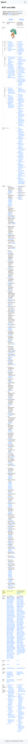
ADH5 (18, 598)
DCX (8, 613)
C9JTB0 (8, 676)
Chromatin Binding (20, 65)
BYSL (8, 603)
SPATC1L (9, 651)
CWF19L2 (12, 611)
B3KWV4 (19, 673)
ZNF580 (12, 656)
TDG (13, 653)
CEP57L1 (9, 609)
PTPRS (18, 631)
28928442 (10, 582)
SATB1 (18, 636)
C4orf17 (18, 602)
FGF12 (8, 616)
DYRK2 (8, 614)
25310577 (10, 204)
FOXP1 (13, 616)
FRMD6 (8, 618)
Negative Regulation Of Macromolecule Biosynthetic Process (21, 727)
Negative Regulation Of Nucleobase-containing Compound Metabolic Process (21, 700)
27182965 (10, 580)
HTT (21, 615)
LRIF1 (18, 620)
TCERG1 (21, 644)
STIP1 (21, 641)
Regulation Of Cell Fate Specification (21, 110)
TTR (18, 650)
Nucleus (9, 41)
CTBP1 (8, 611)
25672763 (10, 323)
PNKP (10, 636)
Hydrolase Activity (20, 74)
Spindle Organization (20, 104)
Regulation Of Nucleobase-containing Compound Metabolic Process (11, 702)
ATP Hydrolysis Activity (21, 77)
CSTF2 (22, 606)
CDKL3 (12, 607)
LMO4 (11, 625)
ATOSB (8, 602)
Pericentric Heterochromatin (11, 44)
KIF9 (13, 623)
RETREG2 (22, 632)
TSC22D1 (19, 649)
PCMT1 (21, 625)
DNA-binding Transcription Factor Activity (11, 67)
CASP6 (21, 602)
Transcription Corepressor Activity (10, 712)
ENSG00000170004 (21, 668)
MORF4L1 (12, 629)
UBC (18, 651)
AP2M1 (8, 601)
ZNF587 (12, 658)
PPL (13, 636)
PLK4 (24, 627)
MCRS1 (12, 628)
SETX (21, 637)
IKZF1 (11, 19)
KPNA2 (18, 619)
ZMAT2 (10, 655)
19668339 (10, 381)
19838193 (10, 570)
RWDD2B (12, 644)
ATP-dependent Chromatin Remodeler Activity (21, 83)
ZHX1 (18, 654)
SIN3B (13, 647)
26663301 (10, 575)
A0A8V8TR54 (19, 672)
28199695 (12, 456)
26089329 (20, 187)
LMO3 (8, 625)
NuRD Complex (21, 50)
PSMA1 (12, 638)
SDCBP (8, 646)
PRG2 (18, 628)
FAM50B (8, 615)
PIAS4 (21, 627)
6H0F (8, 679)
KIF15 (23, 618)
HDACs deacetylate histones (20, 129)
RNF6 (14, 642)
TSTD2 (8, 654)
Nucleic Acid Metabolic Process (10, 708)
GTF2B (11, 619)
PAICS (18, 625)
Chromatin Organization (10, 88)
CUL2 (22, 592)
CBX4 (21, 603)
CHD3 (21, 19)
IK (22, 615)
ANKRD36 (9, 600)
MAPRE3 (9, 628)
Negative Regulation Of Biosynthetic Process (21, 717)
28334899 (13, 355)
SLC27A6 (19, 640)
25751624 (10, 588)
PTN (21, 629)
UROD (23, 651)
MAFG (18, 622)
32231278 (20, 196)
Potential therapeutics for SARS (21, 162)
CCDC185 (9, 606)
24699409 (13, 243)
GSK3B (23, 613)
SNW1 (11, 650)
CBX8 (11, 605)
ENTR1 (18, 609)
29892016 (20, 194)
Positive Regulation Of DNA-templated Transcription (21, 119)
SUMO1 (18, 642)
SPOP (22, 640)
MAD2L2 (8, 627)
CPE (24, 603)
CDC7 (12, 606)
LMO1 (10, 624)
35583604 (20, 11)
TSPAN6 (23, 649)
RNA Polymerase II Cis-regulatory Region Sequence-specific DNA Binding (11, 60)
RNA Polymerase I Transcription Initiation (21, 150)
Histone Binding (21, 79)
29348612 (10, 205)
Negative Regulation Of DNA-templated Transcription (11, 105)
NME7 (8, 633)
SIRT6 (21, 638)
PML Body (20, 52)
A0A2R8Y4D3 (9, 672)
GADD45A (22, 611)
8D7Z (10, 679)
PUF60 (21, 631)
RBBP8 (12, 641)
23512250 (10, 203)
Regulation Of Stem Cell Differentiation (21, 124)
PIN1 (8, 636)
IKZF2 (8, 622)
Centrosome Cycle (20, 106)
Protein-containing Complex (12, 50)
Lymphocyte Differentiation (11, 99)
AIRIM (13, 597)
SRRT (18, 641)
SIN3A (10, 647)
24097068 (10, 353)
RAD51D (8, 641)
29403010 (13, 217)
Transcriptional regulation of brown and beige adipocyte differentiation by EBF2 (21, 174)
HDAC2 (18, 593)
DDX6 (13, 613)
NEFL (22, 623)
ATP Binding (20, 71)
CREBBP (19, 606)
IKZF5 (8, 623)
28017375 (13, 364)
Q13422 (12, 676)
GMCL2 (8, 619)
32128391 (10, 432)
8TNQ (13, 681)
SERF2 (18, 637)
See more (8, 723)
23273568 (10, 573)
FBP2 (21, 610)
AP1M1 (12, 600)
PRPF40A (22, 628)
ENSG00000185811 (11, 668)
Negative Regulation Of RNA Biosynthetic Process (21, 707)
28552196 (10, 359)
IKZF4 (13, 622)
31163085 (10, 527)
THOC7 (18, 645)
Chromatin (20, 41)
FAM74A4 (13, 615)
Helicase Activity (21, 68)
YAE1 (23, 653)
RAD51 (18, 632)
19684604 (10, 200)
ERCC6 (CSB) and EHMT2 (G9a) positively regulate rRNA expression (21, 134)
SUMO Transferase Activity (20, 722)
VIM (18, 653)
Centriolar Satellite (20, 54)
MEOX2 (8, 629)
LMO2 (13, 624)
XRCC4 (20, 653)
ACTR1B (22, 597)
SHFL (8, 647)
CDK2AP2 (9, 607)
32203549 (10, 357)
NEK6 (12, 632)
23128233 (10, 447)
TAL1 (18, 644)
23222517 (13, 553)
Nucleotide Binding (20, 57)
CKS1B (8, 610)
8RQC (8, 681)
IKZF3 (11, 622)
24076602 (11, 525)
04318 (8, 664)
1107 (18, 660)
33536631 (10, 452)
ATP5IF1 (18, 600)
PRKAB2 (13, 637)
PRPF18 (8, 638)
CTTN (21, 607)
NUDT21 (8, 634)
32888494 (10, 284)
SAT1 (24, 634)
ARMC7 (11, 601)
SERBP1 (22, 636)
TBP (8, 653)
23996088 (10, 191)
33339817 (10, 377)
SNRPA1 (13, 649)
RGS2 (18, 633)
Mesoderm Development (10, 96)
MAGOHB (13, 627)
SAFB (21, 634)
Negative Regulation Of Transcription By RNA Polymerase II (21, 90)
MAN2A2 (22, 622)
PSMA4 (8, 640)
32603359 (13, 223)
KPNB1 (21, 619)
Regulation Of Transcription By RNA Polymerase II (11, 92)
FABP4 (18, 610)
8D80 (13, 679)
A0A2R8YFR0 (10, 673)
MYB (20, 623)
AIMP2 (21, 598)
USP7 (8, 655)
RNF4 (11, 642)
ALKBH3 (8, 598)
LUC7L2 (21, 620)
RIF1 (21, 633)
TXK (11, 654)
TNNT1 (18, 646)
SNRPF (8, 650)
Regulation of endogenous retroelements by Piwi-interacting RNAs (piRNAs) (21, 181)
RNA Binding (20, 67)
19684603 (10, 199)
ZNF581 (8, 658)
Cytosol (9, 48)
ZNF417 (8, 656)
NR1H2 (18, 624)
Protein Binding (11, 70)
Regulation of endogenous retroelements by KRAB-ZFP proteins (21, 167)
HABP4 (18, 614)
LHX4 (8, 624)
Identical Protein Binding (11, 75)
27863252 (10, 328)
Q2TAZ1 (18, 674)
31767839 (10, 282)
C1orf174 (11, 603)
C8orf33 (8, 605)
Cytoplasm (10, 46)
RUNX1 (8, 644)
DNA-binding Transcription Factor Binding (11, 689)
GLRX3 (11, 618)
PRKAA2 (8, 637)
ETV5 (21, 609)
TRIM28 (18, 647)
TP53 (21, 646)
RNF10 (23, 633)
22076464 (10, 201)
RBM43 (8, 642)
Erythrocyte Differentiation (11, 101)
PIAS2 (11, 634)
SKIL (24, 638)
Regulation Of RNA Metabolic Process (11, 721)
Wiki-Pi (3, 2)
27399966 (10, 576)
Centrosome (20, 48)
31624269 (10, 520)
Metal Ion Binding (11, 77)
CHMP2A (19, 592)
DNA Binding (10, 64)
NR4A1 (21, 624)
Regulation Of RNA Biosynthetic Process (11, 696)
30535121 (20, 191)
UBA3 (24, 650)
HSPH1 (18, 615)
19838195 (10, 571)
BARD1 (11, 602)
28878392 (10, 390)
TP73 (24, 646)
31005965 (10, 298)
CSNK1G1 (12, 610)
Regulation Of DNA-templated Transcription (21, 101)
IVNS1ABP (19, 618)
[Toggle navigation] (25, 2)
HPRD (9, 14)
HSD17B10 (22, 614)
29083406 (11, 239)
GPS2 (20, 613)
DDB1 (10, 613)
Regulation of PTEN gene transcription (21, 154)
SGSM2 (18, 638)
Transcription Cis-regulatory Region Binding (21, 61)
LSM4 (13, 625)
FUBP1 (18, 611)
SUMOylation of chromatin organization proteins (21, 140)
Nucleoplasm (10, 43)
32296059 (10, 252)
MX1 (18, 623)
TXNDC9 (21, 650)
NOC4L (11, 633)
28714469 (10, 578)
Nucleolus (20, 45)
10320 (8, 660)
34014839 (10, 371)
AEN (11, 597)
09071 (18, 664)
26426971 (11, 301)
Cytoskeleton (21, 49)
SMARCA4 (9, 649)
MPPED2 (9, 632)
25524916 (13, 344)
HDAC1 (8, 620)
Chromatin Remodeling (20, 97)
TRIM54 (22, 647)
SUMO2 (22, 642)
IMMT (24, 616)
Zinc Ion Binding (11, 71)
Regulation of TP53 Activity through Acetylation (21, 145)
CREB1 (21, 605)
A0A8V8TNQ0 (10, 674)
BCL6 (18, 601)
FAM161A (12, 614)
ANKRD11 (13, 598)
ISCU (11, 623)
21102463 (10, 326)
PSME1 (18, 629)
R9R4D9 (8, 677)
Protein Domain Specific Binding (11, 73)
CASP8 (18, 603)
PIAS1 (18, 627)
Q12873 (22, 673)
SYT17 (12, 651)
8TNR (8, 682)
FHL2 (11, 616)
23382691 (11, 415)
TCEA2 (10, 653)
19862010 (10, 482)
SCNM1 (11, 645)
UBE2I (13, 654)
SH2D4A (12, 646)
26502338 (10, 574)
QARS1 (11, 640)
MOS (12, 631)
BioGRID (10, 13)
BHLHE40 (21, 601)
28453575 (10, 486)
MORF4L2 (9, 631)
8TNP (11, 681)
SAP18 (8, 645)
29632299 (10, 214)
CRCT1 (18, 605)
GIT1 (18, 613)
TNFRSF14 (22, 645)
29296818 (10, 192)
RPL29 (18, 634)
